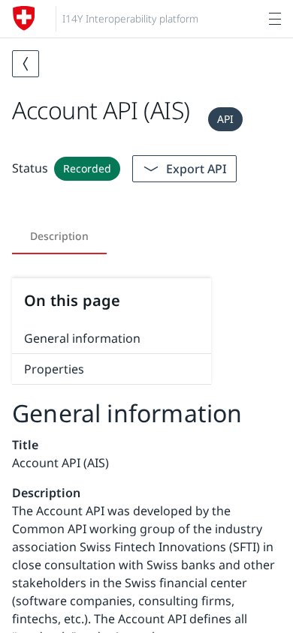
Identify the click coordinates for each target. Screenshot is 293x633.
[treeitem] (111, 338)
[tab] (59, 236)
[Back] (25, 63)
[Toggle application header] (275, 19)
